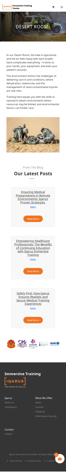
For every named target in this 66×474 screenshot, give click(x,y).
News (33, 206)
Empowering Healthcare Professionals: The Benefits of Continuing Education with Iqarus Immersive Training (33, 248)
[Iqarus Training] (17, 7)
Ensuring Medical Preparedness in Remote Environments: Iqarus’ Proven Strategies (33, 197)
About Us (9, 402)
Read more (33, 218)
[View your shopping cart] (53, 7)
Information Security (45, 416)
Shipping (40, 411)
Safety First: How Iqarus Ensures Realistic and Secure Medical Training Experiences (33, 298)
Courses (39, 407)
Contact (8, 433)
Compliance (11, 407)
